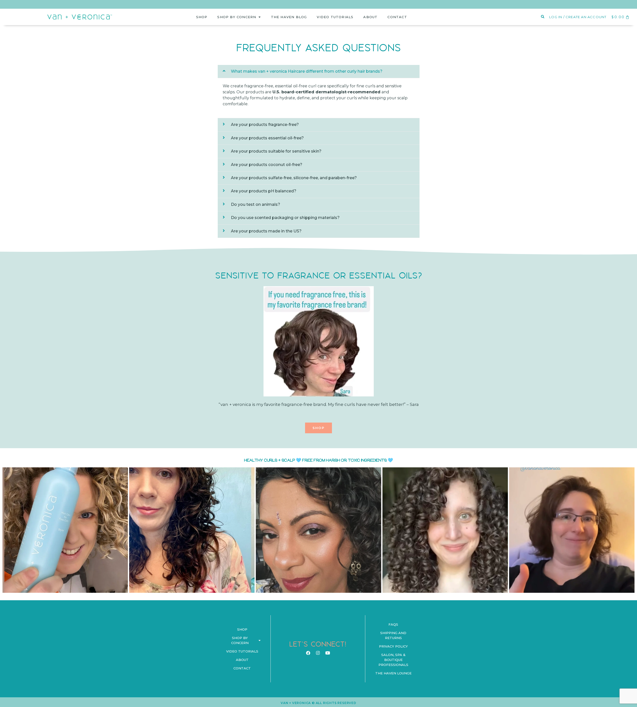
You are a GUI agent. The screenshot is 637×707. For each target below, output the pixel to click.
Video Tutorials (335, 17)
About (370, 17)
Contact (397, 17)
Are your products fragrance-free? (265, 124)
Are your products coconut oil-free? (266, 164)
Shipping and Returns (393, 635)
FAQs (393, 624)
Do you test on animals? (255, 204)
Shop (202, 17)
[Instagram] (318, 653)
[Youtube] (327, 653)
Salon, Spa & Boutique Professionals (393, 660)
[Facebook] (308, 653)
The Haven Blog (289, 17)
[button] (318, 428)
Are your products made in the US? (266, 231)
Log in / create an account (577, 17)
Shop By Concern (236, 17)
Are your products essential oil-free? (267, 138)
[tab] (319, 71)
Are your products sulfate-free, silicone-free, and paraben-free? (294, 177)
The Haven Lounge (393, 673)
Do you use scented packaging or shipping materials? (285, 217)
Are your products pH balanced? (263, 191)
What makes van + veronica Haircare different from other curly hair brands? (306, 71)
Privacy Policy (393, 646)
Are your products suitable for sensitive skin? (276, 151)
